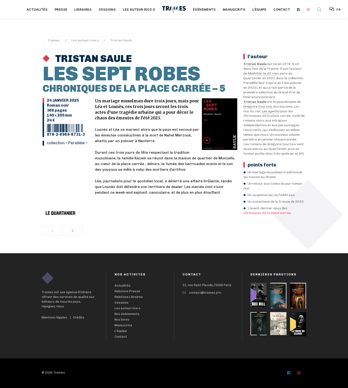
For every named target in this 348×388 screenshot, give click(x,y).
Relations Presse (127, 291)
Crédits (78, 317)
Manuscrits (234, 9)
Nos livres (122, 319)
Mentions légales (54, 317)
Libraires (83, 9)
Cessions (107, 9)
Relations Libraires (129, 297)
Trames (54, 40)
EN (338, 9)
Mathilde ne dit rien (263, 73)
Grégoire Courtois (257, 107)
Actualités (37, 9)
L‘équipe (259, 9)
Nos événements (127, 314)
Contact (281, 9)
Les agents (270, 111)
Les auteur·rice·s (139, 9)
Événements (204, 9)
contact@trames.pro (205, 292)
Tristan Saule (121, 40)
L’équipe (121, 331)
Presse (61, 9)
